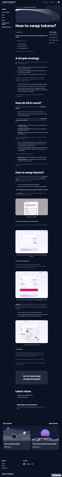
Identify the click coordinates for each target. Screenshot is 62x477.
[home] (9, 2)
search (42, 2)
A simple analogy (53, 34)
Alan (18, 32)
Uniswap (45, 176)
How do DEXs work (53, 37)
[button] (47, 2)
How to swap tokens (54, 40)
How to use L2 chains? (41, 186)
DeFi (21, 7)
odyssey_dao (30, 464)
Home (3, 463)
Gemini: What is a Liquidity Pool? (25, 395)
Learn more (52, 43)
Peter (20, 32)
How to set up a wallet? (33, 184)
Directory (52, 2)
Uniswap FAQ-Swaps (23, 397)
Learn (16, 7)
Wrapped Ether (39, 299)
